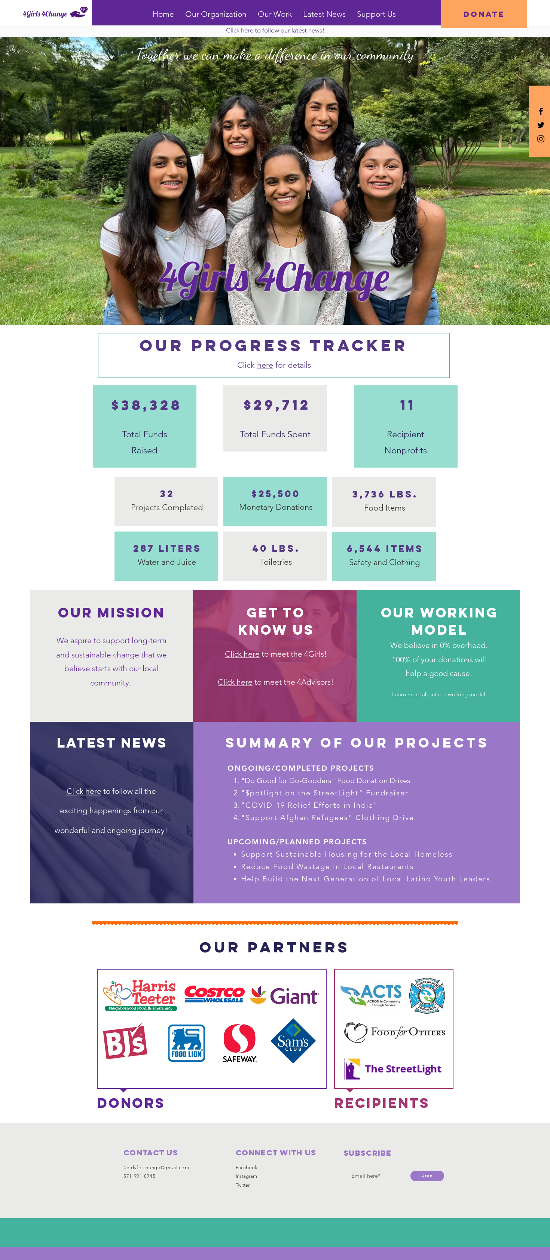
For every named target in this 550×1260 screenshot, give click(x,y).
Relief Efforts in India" (333, 805)
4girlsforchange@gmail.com (156, 1167)
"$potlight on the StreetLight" (303, 792)
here (265, 365)
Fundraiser (387, 792)
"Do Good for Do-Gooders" (289, 780)
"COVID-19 (264, 805)
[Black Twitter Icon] (541, 125)
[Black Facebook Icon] (541, 111)
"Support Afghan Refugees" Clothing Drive (327, 817)
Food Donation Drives (373, 780)
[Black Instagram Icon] (541, 139)
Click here (235, 682)
